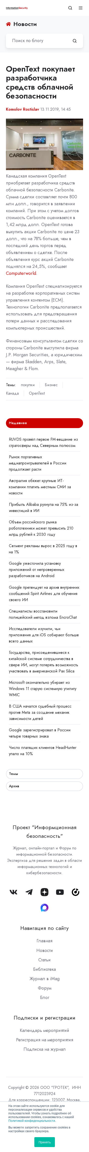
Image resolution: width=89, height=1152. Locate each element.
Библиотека (44, 969)
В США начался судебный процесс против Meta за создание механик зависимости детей (40, 712)
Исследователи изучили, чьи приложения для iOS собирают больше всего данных (44, 635)
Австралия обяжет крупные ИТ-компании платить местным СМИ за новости (40, 487)
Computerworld (21, 273)
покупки (28, 385)
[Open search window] (70, 7)
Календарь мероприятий (44, 1030)
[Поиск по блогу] (74, 40)
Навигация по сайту (44, 928)
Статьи (44, 960)
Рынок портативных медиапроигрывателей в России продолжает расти (37, 463)
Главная (44, 941)
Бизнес (51, 385)
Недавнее (18, 423)
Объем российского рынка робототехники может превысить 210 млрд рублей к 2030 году (41, 528)
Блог (44, 997)
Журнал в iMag (44, 978)
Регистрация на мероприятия (44, 1040)
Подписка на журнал (44, 1049)
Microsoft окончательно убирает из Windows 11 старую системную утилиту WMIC (42, 689)
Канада (12, 393)
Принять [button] (45, 1142)
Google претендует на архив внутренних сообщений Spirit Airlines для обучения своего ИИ (44, 594)
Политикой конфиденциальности (31, 1120)
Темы (13, 773)
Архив (14, 786)
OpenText (37, 393)
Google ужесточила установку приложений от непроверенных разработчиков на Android (36, 570)
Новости (44, 950)
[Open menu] (80, 7)
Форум (44, 988)
